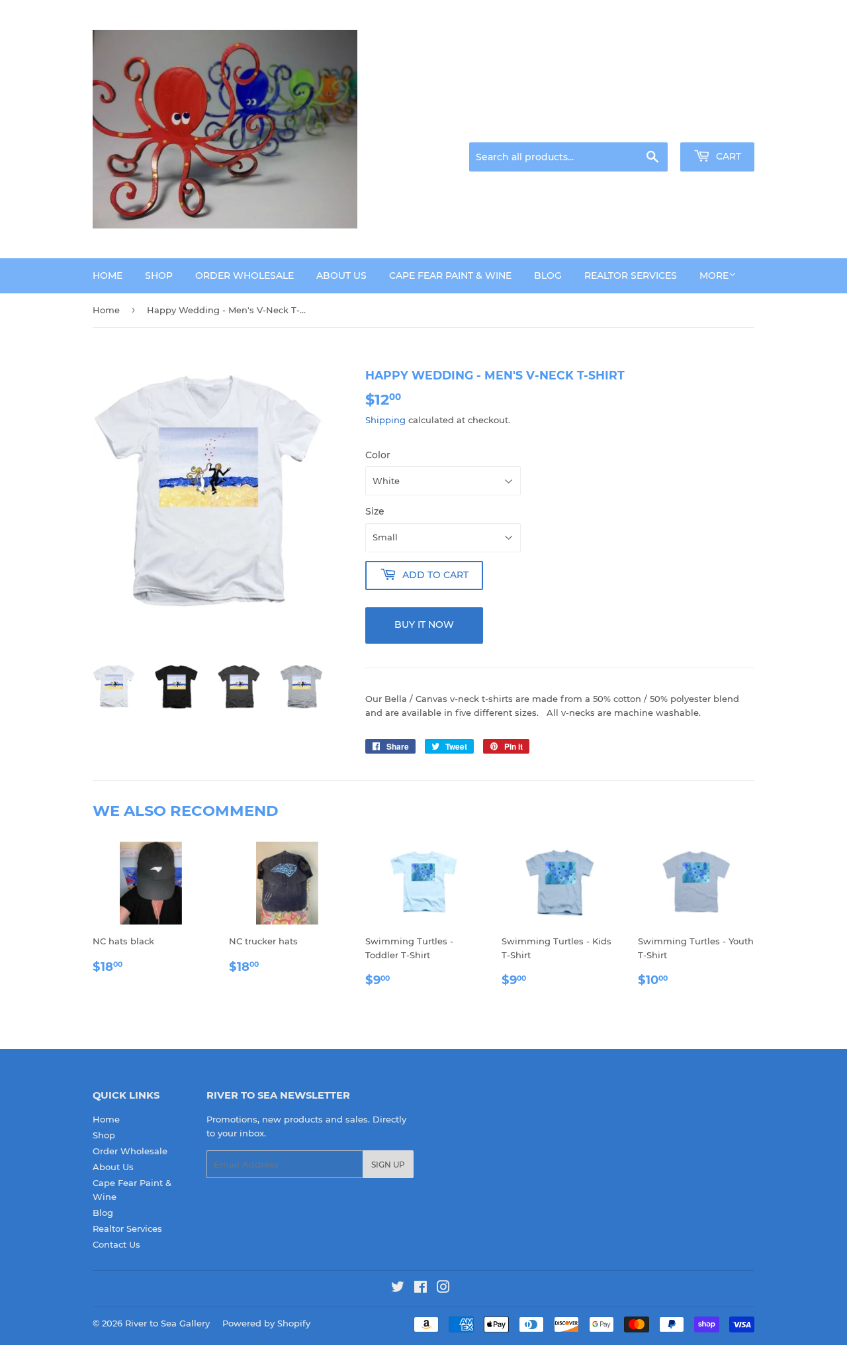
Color (377, 455)
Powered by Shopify (266, 1323)
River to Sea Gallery (167, 1323)
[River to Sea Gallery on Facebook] (420, 1288)
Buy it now (424, 624)
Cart (727, 156)
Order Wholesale (244, 275)
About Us (341, 275)
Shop (159, 275)
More (714, 275)
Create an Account (718, 125)
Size (374, 511)
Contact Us (116, 1244)
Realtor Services (630, 275)
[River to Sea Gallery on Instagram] (443, 1288)
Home (107, 275)
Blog (548, 275)
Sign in (650, 125)
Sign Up (388, 1165)
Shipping (385, 420)
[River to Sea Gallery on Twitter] (397, 1288)
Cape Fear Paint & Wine (450, 275)
